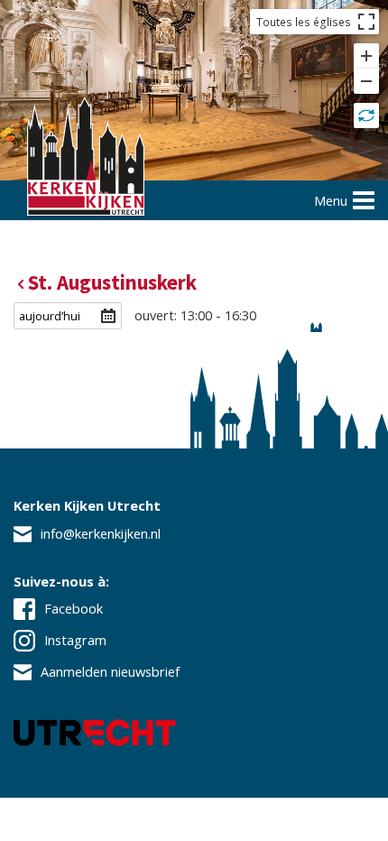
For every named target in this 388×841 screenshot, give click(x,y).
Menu (330, 200)
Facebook (73, 608)
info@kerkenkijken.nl (101, 533)
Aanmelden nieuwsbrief (110, 671)
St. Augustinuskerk (112, 282)
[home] (85, 159)
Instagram (75, 640)
